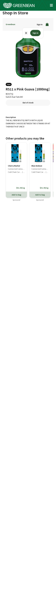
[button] (51, 5)
